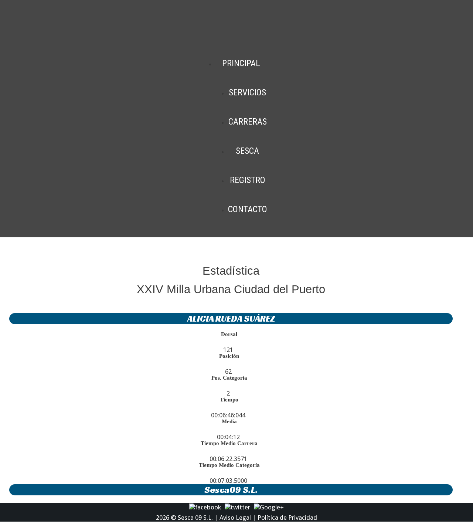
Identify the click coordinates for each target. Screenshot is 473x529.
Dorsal (229, 334)
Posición (229, 356)
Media (229, 421)
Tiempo (229, 399)
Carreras (247, 121)
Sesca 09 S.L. (195, 517)
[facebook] (205, 507)
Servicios (247, 92)
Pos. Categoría (229, 377)
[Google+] (269, 507)
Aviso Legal (235, 517)
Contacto (247, 209)
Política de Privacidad (287, 517)
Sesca (247, 151)
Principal (241, 63)
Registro (247, 180)
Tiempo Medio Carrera (229, 443)
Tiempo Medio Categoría (229, 465)
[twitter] (237, 507)
